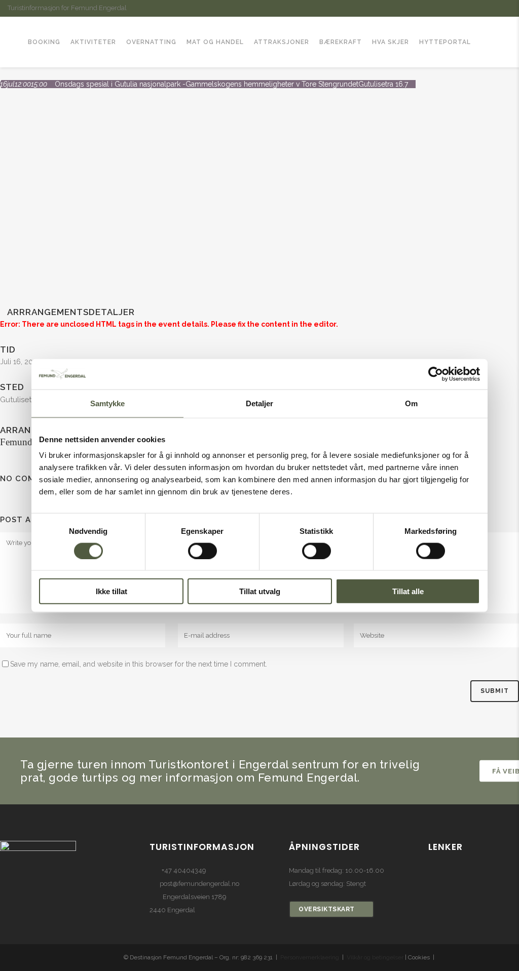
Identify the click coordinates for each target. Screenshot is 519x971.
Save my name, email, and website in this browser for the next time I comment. (138, 664)
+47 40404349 (184, 870)
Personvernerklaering (309, 957)
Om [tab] (411, 403)
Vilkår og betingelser (375, 957)
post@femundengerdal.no (199, 883)
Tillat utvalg (259, 591)
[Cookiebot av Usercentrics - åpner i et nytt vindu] (435, 373)
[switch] (202, 550)
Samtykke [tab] (107, 403)
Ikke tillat (111, 591)
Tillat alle (408, 591)
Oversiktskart (327, 909)
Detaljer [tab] (260, 403)
